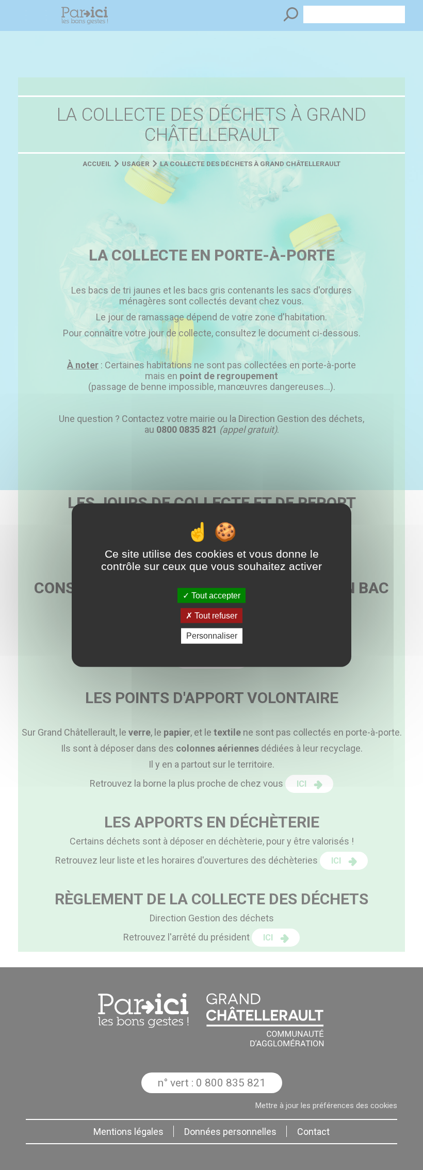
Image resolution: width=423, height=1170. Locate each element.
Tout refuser (214, 615)
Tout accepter (214, 595)
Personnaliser (211, 635)
